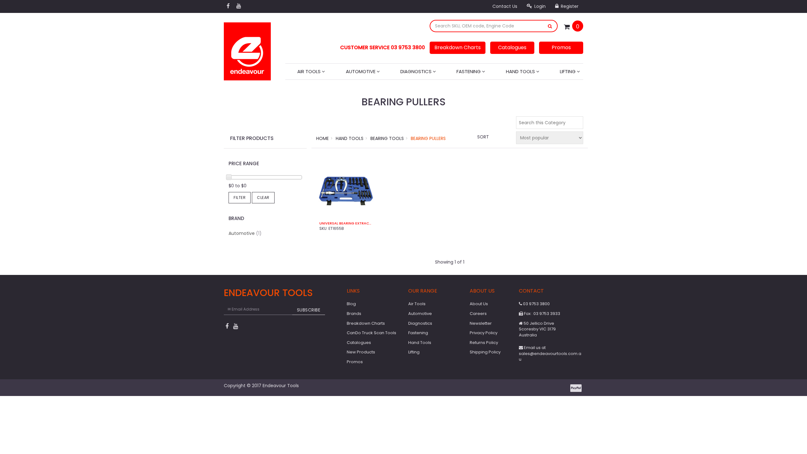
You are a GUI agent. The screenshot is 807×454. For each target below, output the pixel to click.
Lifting (568, 71)
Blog (351, 304)
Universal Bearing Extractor (346, 223)
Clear (263, 197)
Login (539, 6)
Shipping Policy (485, 352)
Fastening (469, 71)
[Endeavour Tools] (247, 49)
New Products (361, 352)
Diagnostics (416, 71)
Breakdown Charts (457, 47)
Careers (478, 314)
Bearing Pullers (428, 138)
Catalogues (512, 47)
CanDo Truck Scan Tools (371, 333)
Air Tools (309, 71)
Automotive (361, 71)
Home (322, 138)
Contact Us (504, 6)
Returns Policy (484, 343)
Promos (561, 47)
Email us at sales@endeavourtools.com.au (550, 353)
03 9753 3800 (536, 304)
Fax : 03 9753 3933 (541, 314)
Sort (483, 137)
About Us (479, 304)
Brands (354, 314)
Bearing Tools (387, 138)
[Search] (550, 26)
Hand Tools (521, 71)
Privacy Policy (483, 333)
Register (569, 6)
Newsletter (481, 323)
